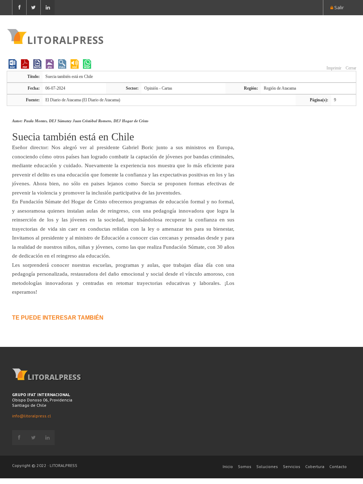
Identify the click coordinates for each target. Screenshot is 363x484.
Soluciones (267, 466)
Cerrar (350, 68)
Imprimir (333, 68)
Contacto (338, 466)
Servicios (291, 466)
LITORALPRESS (65, 39)
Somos (244, 466)
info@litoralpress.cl (31, 415)
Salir (338, 7)
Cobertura (314, 466)
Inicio (228, 466)
